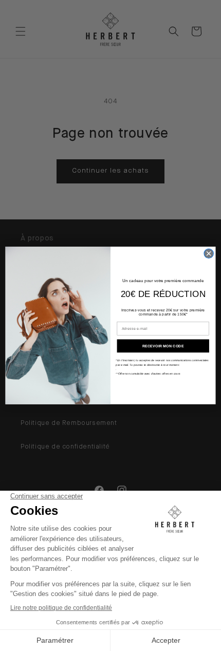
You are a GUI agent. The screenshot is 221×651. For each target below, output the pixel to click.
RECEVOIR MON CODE (162, 346)
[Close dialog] (208, 253)
